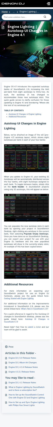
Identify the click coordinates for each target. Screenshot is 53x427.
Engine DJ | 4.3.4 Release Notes (23, 367)
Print (11, 347)
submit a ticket (35, 327)
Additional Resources (17, 117)
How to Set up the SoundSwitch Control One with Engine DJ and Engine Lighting (27, 396)
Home (5, 11)
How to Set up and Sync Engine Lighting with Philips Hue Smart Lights (27, 403)
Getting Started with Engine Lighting (18, 298)
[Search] (44, 17)
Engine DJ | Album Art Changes (23, 362)
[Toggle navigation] (48, 3)
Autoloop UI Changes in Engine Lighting (25, 114)
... (14, 11)
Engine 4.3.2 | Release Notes (22, 372)
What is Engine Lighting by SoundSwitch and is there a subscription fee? (27, 388)
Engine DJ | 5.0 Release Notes (22, 358)
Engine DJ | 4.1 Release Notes (22, 382)
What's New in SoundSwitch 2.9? (34, 309)
